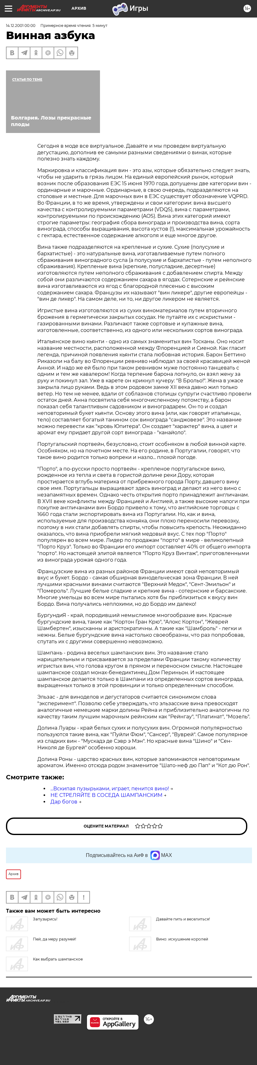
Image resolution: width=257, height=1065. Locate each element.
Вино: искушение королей (182, 939)
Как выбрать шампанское (58, 959)
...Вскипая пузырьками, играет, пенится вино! (109, 789)
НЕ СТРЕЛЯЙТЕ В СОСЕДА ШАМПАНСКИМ (106, 795)
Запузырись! (45, 919)
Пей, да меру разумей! (54, 939)
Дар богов (63, 802)
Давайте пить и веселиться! (183, 919)
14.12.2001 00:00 (20, 25)
